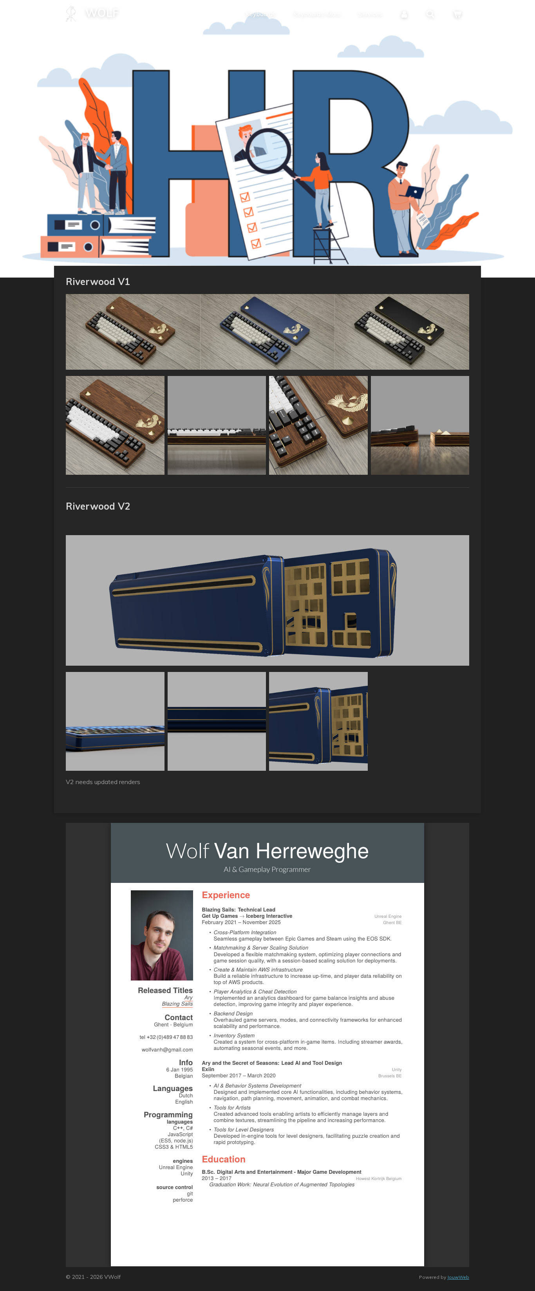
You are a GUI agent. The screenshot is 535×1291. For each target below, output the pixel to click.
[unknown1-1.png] (318, 721)
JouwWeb (458, 1277)
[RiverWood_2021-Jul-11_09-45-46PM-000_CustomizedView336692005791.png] (115, 721)
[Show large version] (267, 332)
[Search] (430, 14)
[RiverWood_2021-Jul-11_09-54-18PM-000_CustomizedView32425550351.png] (217, 721)
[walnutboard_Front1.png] (217, 425)
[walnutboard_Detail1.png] (318, 425)
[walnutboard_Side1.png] (420, 425)
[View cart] (457, 14)
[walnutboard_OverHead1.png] (115, 425)
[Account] (404, 14)
